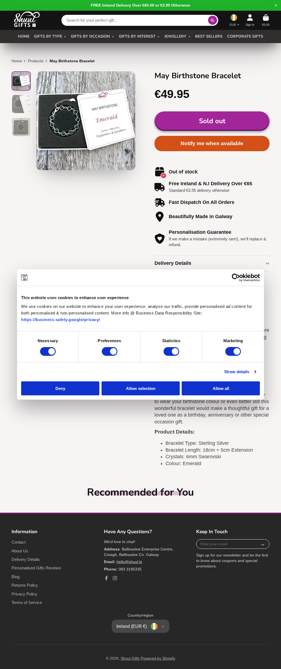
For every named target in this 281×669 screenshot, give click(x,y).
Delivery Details (26, 559)
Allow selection (140, 388)
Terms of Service (27, 602)
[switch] (109, 351)
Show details (236, 371)
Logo (27, 20)
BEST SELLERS (209, 36)
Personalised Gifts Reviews (36, 568)
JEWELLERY (175, 36)
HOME (23, 36)
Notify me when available (212, 143)
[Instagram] (115, 578)
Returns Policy (25, 585)
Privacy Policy (24, 594)
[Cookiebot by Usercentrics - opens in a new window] (236, 278)
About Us (20, 551)
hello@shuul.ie (129, 562)
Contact (19, 542)
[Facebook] (106, 578)
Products (35, 61)
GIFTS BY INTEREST (137, 36)
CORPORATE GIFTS (245, 36)
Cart (265, 20)
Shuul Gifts (130, 658)
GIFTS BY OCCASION (90, 36)
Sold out (212, 121)
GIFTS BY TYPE (48, 36)
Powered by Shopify (158, 658)
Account (250, 20)
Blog (15, 576)
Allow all (221, 388)
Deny (60, 388)
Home (17, 61)
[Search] (212, 20)
